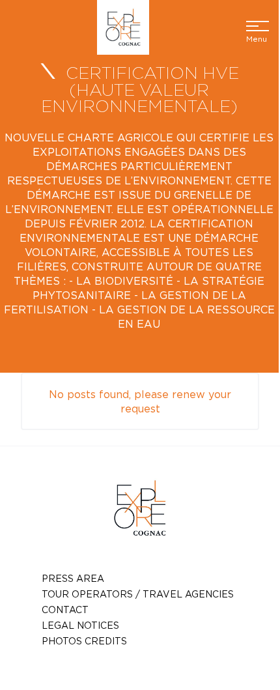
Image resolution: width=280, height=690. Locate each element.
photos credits (84, 641)
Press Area (73, 578)
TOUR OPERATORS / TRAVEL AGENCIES (138, 594)
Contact (65, 609)
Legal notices (80, 625)
